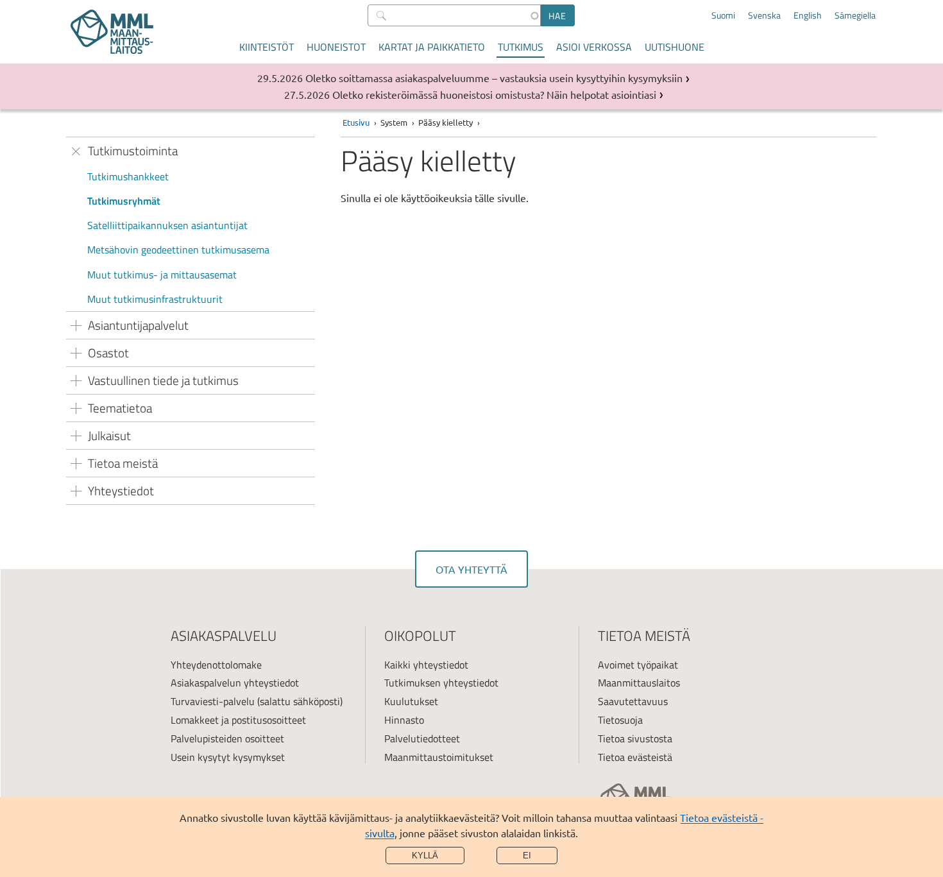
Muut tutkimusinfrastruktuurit (155, 299)
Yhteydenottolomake (216, 664)
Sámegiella (855, 15)
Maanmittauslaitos (639, 682)
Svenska (764, 15)
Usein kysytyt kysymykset (228, 757)
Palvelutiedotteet (422, 738)
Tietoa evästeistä (635, 757)
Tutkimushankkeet (128, 176)
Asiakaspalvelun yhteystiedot (235, 682)
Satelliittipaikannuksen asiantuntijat (167, 225)
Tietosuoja (620, 720)
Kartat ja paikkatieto (431, 47)
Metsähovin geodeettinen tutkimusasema (178, 249)
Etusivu (356, 122)
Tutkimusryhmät (123, 201)
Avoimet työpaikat (638, 664)
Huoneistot (336, 47)
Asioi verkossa (594, 47)
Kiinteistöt (266, 47)
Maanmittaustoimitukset (438, 757)
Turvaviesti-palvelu (213, 701)
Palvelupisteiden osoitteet (227, 738)
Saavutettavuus (633, 701)
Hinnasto (404, 720)
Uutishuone (674, 47)
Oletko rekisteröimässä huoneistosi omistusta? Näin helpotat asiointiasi (494, 94)
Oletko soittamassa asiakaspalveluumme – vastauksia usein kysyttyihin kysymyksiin (494, 77)
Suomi (723, 15)
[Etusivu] (112, 32)
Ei (527, 855)
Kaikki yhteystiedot (426, 664)
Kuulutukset (411, 701)
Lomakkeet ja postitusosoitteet (238, 720)
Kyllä (425, 855)
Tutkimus (520, 47)
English (808, 15)
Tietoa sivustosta (635, 738)
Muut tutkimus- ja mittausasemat (162, 274)
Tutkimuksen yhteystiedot (441, 682)
